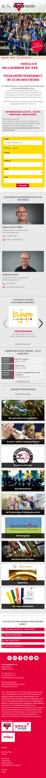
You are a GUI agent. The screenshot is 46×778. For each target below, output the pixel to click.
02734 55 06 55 (11, 283)
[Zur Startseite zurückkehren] (24, 4)
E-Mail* (6, 139)
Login (3, 772)
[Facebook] (20, 658)
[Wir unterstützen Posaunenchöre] (23, 410)
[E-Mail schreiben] (9, 658)
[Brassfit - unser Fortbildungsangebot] (23, 433)
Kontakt (4, 747)
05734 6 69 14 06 (11, 236)
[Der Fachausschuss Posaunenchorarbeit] (23, 504)
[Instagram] (31, 658)
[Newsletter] (15, 658)
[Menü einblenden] (3, 6)
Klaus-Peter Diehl (12, 227)
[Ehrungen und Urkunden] (23, 598)
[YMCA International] (8, 742)
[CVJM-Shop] (36, 658)
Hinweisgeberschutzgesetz (11, 765)
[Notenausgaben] (23, 527)
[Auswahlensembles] (23, 480)
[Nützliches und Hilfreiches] (23, 551)
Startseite (5, 58)
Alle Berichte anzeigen (23, 344)
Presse (3, 754)
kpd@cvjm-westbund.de (14, 239)
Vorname (7, 153)
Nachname (7, 161)
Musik (13, 58)
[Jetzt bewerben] (23, 316)
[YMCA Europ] (22, 731)
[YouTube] (25, 658)
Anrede (6, 169)
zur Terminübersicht (23, 381)
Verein (6, 177)
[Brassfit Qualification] (23, 457)
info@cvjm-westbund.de (14, 678)
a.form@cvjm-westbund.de (15, 287)
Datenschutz (6, 761)
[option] (23, 323)
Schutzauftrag (6, 752)
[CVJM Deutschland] (7, 731)
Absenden (23, 185)
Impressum (5, 758)
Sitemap (4, 770)
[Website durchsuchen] (8, 6)
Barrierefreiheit (6, 763)
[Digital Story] (23, 574)
